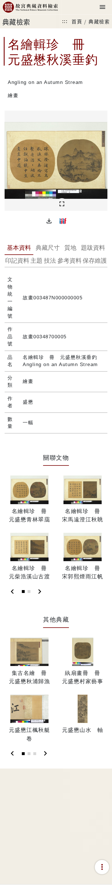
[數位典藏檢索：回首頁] (30, 7)
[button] (49, 221)
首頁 (77, 21)
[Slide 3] (34, 753)
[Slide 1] (23, 591)
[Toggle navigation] (102, 7)
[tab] (19, 248)
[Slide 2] (29, 591)
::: (65, 21)
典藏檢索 (99, 21)
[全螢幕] (62, 204)
